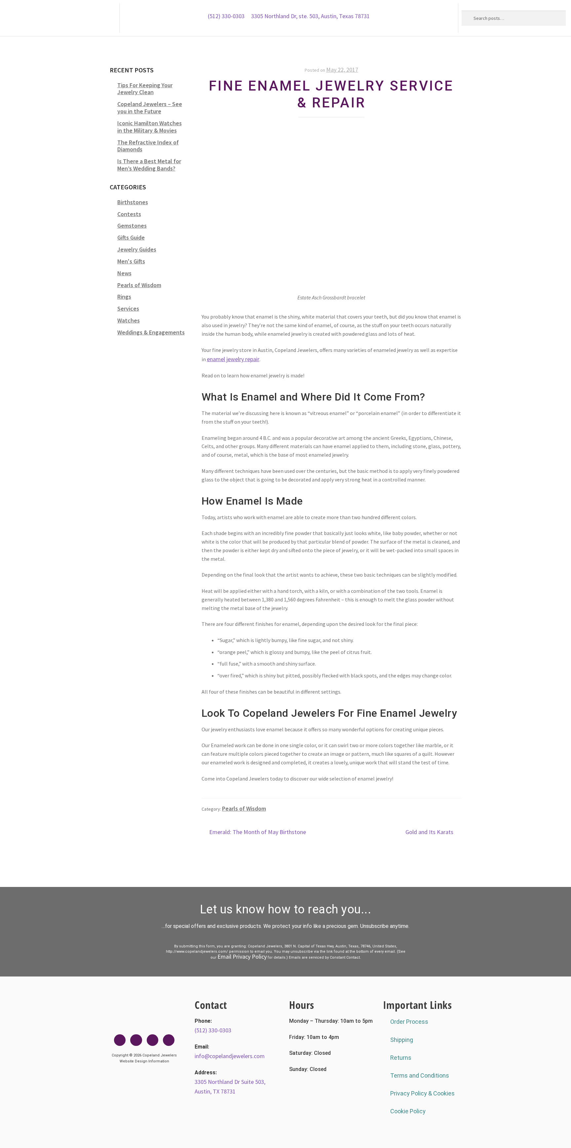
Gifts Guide (131, 237)
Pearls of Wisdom (244, 808)
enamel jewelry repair (233, 359)
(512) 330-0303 (226, 16)
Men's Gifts (131, 261)
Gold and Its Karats (429, 831)
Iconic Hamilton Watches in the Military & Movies (149, 126)
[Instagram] (152, 1040)
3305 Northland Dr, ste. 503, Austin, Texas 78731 (310, 16)
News (124, 273)
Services (128, 308)
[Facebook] (120, 1040)
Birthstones (132, 202)
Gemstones (132, 225)
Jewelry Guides (136, 249)
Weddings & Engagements (151, 332)
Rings (124, 296)
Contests (129, 214)
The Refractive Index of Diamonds (148, 145)
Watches (128, 320)
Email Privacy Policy (242, 956)
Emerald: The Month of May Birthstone (257, 831)
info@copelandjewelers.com (230, 1056)
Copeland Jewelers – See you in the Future (149, 107)
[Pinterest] (168, 1040)
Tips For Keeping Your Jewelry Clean (144, 88)
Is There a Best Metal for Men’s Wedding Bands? (149, 164)
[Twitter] (136, 1040)
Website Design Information (144, 1061)
